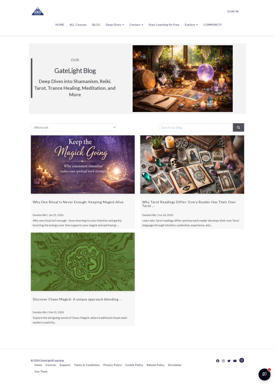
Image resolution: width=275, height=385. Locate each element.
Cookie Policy (134, 364)
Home (38, 364)
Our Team (41, 371)
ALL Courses (78, 24)
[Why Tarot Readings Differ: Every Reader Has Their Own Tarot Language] (192, 164)
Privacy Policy (112, 364)
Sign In (233, 11)
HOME (60, 24)
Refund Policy (156, 364)
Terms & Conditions (87, 364)
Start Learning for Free (164, 24)
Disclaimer (175, 364)
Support (65, 364)
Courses (51, 364)
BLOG (96, 24)
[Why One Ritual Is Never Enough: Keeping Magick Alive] (83, 164)
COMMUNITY (212, 24)
